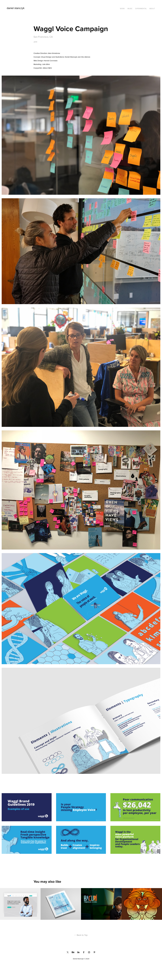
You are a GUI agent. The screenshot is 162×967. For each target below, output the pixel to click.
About (152, 8)
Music (129, 8)
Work (122, 8)
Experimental (141, 8)
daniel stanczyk (15, 8)
